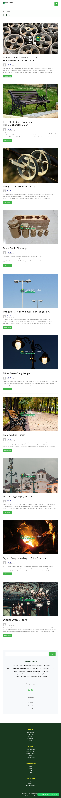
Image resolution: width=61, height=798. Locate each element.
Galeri (30, 770)
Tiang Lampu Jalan (30, 749)
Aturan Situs (30, 783)
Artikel (31, 705)
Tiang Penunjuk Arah (30, 753)
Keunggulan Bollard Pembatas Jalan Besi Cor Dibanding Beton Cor (31, 674)
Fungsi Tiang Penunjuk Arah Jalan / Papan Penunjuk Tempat (31, 676)
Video (30, 772)
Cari (52, 654)
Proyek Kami (30, 738)
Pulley (30, 755)
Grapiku (34, 795)
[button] (28, 690)
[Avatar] (4, 65)
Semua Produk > (31, 757)
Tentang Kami (30, 732)
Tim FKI (9, 64)
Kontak (30, 740)
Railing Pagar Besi (30, 751)
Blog (30, 768)
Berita (31, 702)
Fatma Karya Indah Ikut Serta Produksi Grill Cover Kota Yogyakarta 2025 (31, 665)
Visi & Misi (30, 736)
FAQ (30, 781)
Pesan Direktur (30, 734)
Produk (31, 709)
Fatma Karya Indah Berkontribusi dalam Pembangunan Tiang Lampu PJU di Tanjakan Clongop (31, 668)
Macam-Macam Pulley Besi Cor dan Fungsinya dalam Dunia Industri (31, 671)
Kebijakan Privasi (30, 785)
